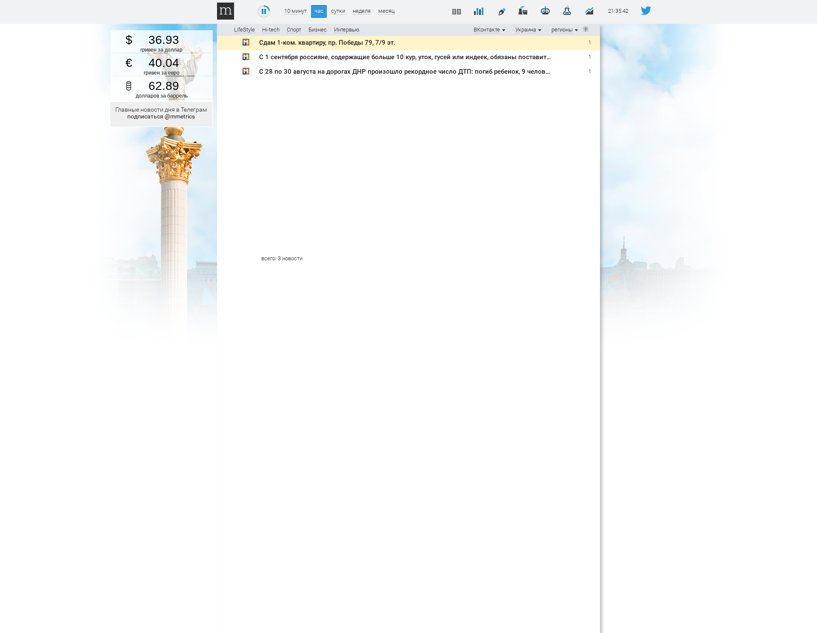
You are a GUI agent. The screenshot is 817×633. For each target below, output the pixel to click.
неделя (362, 11)
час (318, 11)
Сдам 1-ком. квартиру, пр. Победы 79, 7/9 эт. (327, 42)
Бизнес (318, 29)
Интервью (347, 29)
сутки (338, 11)
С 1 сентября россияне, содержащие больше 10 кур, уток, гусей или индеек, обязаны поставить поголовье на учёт (433, 57)
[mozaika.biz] (246, 43)
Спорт (294, 29)
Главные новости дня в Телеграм (161, 113)
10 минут (295, 11)
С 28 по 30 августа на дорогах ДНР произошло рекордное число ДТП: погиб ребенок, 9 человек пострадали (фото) (435, 71)
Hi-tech (271, 29)
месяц (386, 11)
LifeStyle (244, 29)
